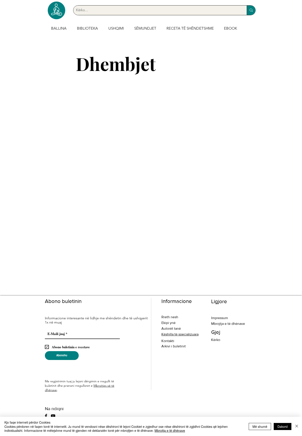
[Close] (296, 426)
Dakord (282, 426)
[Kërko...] (251, 10)
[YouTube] (53, 416)
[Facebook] (46, 416)
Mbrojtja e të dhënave (170, 430)
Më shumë (259, 426)
